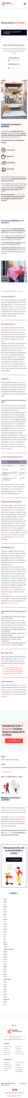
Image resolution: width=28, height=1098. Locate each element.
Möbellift (7, 528)
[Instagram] (16, 1090)
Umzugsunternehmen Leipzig (10, 1093)
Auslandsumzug (11, 690)
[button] (25, 4)
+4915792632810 (6, 772)
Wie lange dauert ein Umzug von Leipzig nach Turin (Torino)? (13, 617)
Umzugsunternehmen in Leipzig (16, 810)
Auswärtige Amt (6, 594)
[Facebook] (13, 1090)
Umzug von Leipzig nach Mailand (13, 671)
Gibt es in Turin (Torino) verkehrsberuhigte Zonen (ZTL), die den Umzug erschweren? (13, 639)
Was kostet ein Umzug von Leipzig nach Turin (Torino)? (13, 630)
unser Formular (8, 833)
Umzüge (21, 685)
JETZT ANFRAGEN (14, 860)
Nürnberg (9, 330)
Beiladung (7, 449)
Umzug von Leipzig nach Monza (13, 673)
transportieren (14, 645)
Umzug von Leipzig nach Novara (13, 668)
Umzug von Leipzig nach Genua (13, 670)
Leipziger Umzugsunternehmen (7, 291)
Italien (15, 291)
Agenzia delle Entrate (7, 589)
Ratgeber (8, 1096)
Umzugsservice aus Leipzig (17, 817)
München (18, 330)
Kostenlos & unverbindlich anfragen (12, 32)
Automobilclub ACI (12, 603)
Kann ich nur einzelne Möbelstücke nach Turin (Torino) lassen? (13, 644)
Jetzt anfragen (14, 741)
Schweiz (11, 694)
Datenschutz (19, 1096)
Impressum (13, 1096)
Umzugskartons (17, 537)
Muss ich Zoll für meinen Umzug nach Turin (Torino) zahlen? (13, 634)
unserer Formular (20, 195)
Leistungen (22, 821)
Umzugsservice (7, 1059)
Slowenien (4, 696)
